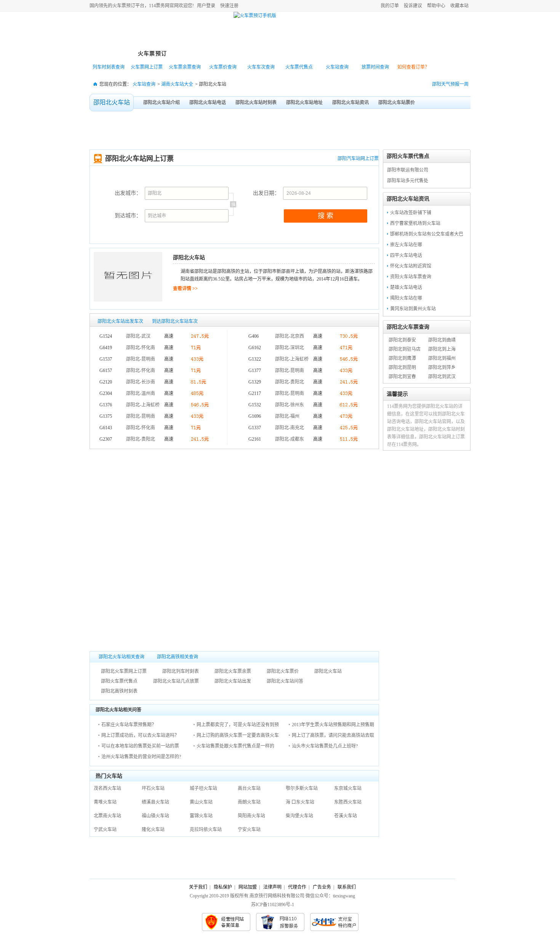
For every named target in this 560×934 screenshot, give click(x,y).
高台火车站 (249, 788)
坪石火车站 (153, 788)
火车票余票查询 (185, 67)
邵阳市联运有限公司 (407, 170)
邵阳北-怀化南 (140, 347)
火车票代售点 (299, 67)
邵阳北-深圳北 (289, 347)
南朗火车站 (249, 802)
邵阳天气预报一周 (450, 84)
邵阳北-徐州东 (289, 405)
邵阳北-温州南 (140, 393)
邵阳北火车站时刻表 (256, 102)
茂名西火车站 (107, 788)
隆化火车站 (153, 829)
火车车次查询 (261, 67)
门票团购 (362, 53)
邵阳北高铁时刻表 (119, 691)
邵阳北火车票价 (283, 671)
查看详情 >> (185, 288)
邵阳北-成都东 (289, 439)
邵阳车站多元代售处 (407, 180)
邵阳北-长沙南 (140, 382)
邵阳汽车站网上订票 (358, 158)
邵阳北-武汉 (138, 336)
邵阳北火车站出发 (232, 681)
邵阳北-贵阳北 (140, 439)
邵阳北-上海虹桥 (143, 405)
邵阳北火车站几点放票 (176, 681)
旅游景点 (278, 53)
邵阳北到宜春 (402, 376)
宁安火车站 (249, 829)
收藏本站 (459, 5)
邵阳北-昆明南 (140, 359)
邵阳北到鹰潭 (402, 358)
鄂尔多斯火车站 (302, 788)
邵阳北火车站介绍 (161, 102)
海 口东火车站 (300, 802)
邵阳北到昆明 (402, 367)
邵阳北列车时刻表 (180, 671)
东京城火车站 (348, 788)
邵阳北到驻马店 (405, 349)
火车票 (119, 5)
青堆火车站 (105, 802)
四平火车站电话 (406, 255)
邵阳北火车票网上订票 (124, 671)
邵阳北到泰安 (402, 340)
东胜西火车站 (348, 802)
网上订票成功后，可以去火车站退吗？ (140, 735)
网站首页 (110, 53)
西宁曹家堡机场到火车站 (415, 223)
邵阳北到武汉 (442, 376)
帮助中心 (436, 5)
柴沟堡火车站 (299, 815)
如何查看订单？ (413, 67)
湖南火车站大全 (177, 84)
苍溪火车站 (345, 815)
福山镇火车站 (155, 815)
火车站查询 (337, 67)
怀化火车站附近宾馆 (410, 266)
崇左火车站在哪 (406, 244)
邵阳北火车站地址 (304, 102)
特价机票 (194, 53)
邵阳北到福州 (442, 358)
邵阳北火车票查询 (408, 327)
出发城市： (128, 193)
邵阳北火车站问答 (285, 681)
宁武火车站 (105, 829)
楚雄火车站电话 (406, 287)
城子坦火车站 (203, 788)
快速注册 (229, 5)
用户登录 (206, 5)
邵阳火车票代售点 (119, 681)
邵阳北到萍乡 (442, 367)
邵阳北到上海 (442, 349)
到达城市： (128, 215)
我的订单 (390, 5)
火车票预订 (152, 53)
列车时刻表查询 (109, 67)
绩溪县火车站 (155, 802)
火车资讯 (404, 53)
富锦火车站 (201, 815)
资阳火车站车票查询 (410, 276)
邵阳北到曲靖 (442, 340)
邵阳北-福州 (287, 416)
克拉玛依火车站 (206, 829)
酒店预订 (320, 53)
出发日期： (266, 193)
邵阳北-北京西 (289, 336)
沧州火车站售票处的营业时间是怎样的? (141, 756)
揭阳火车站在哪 (406, 298)
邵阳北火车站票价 (396, 102)
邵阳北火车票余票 (232, 671)
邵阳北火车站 (111, 102)
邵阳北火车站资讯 (350, 102)
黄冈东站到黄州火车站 (413, 308)
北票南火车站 (107, 815)
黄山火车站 (201, 802)
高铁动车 (236, 53)
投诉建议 (413, 5)
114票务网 (125, 31)
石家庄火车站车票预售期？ (128, 724)
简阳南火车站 (251, 815)
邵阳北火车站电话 (207, 102)
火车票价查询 (223, 67)
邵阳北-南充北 (289, 427)
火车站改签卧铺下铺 (410, 212)
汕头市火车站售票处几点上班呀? (325, 746)
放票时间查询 (375, 67)
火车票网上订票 (147, 67)
